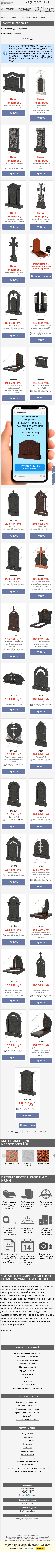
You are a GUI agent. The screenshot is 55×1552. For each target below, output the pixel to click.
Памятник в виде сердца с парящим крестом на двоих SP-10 (13, 759)
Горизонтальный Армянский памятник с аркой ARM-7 (13, 107)
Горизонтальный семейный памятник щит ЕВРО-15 (14, 703)
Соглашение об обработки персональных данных (27, 1468)
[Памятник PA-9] (13, 794)
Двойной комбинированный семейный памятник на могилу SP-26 (41, 874)
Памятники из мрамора (27, 1360)
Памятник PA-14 (13, 1048)
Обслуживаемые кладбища (28, 1458)
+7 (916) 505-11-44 (37, 2)
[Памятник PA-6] (13, 503)
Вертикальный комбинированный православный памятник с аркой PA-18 (41, 109)
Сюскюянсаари (12, 1163)
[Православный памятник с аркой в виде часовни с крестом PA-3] (13, 618)
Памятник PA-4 (41, 526)
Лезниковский (43, 1163)
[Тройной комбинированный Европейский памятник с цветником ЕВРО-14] (41, 618)
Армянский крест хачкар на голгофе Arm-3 (13, 274)
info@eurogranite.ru (27, 1511)
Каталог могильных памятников (27, 1353)
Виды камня (27, 1433)
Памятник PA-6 (14, 526)
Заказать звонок (27, 1454)
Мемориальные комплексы (27, 1357)
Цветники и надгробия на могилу (27, 1388)
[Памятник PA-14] (13, 1025)
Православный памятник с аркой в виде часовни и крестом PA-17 (41, 990)
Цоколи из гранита (27, 1364)
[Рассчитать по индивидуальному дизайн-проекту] (41, 249)
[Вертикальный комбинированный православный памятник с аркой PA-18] (41, 82)
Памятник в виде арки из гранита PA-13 (41, 387)
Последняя (44, 1132)
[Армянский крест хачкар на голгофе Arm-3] (13, 249)
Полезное (27, 1444)
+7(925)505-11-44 (27, 1492)
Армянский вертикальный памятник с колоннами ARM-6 (14, 220)
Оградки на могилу (27, 1371)
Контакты (27, 1447)
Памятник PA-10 (41, 817)
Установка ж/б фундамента (27, 1419)
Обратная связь (27, 1451)
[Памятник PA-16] (13, 849)
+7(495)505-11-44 (27, 1490)
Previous (4, 1153)
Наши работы (28, 1440)
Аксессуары (27, 1374)
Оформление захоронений (27, 1409)
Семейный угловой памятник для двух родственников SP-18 (41, 328)
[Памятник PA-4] (41, 503)
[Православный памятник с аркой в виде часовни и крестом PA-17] (41, 965)
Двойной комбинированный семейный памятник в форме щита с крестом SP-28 (41, 584)
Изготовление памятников (27, 1402)
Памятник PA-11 (13, 932)
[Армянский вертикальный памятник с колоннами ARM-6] (13, 196)
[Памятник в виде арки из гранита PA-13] (41, 362)
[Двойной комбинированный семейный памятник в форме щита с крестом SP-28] (41, 558)
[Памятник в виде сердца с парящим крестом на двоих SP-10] (13, 734)
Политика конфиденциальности (27, 1472)
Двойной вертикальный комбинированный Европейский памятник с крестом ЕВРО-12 (13, 389)
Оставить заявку (41, 276)
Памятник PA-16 (13, 872)
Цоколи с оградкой (27, 1367)
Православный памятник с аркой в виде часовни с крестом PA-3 (14, 644)
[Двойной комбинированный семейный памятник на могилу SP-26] (41, 849)
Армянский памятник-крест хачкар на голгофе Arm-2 (41, 220)
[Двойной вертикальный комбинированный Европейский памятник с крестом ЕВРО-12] (13, 362)
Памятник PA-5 (41, 757)
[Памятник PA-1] (13, 558)
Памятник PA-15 (41, 702)
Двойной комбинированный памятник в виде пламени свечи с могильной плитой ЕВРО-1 (41, 1051)
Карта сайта (27, 1465)
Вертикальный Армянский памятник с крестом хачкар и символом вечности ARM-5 (14, 166)
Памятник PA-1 (14, 581)
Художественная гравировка (27, 1412)
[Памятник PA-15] (41, 678)
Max (22, 1495)
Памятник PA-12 (27, 1106)
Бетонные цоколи (27, 1384)
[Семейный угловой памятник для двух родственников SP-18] (41, 302)
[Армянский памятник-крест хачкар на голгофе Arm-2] (41, 196)
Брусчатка (27, 1381)
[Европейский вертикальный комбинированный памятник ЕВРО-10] (41, 909)
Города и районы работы (28, 1461)
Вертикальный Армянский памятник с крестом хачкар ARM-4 (41, 166)
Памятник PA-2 (14, 325)
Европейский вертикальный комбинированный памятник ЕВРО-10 (41, 934)
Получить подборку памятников (29, 467)
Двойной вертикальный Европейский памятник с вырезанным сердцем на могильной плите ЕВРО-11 (14, 991)
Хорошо (40, 1548)
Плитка (27, 1377)
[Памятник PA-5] (41, 734)
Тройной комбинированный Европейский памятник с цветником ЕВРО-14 (41, 644)
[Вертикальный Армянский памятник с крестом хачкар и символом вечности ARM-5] (13, 140)
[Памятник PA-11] (13, 909)
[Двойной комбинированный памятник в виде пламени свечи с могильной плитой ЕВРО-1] (41, 1025)
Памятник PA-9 (14, 817)
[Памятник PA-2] (13, 302)
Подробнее (29, 1548)
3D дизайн (27, 1416)
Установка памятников (27, 1405)
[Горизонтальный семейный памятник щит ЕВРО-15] (13, 678)
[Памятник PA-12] (27, 1083)
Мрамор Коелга (27, 1164)
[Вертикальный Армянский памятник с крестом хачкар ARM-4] (41, 140)
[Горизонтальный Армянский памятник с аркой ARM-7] (13, 82)
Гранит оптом (28, 1437)
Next (53, 1153)
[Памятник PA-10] (41, 794)
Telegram (31, 1495)
